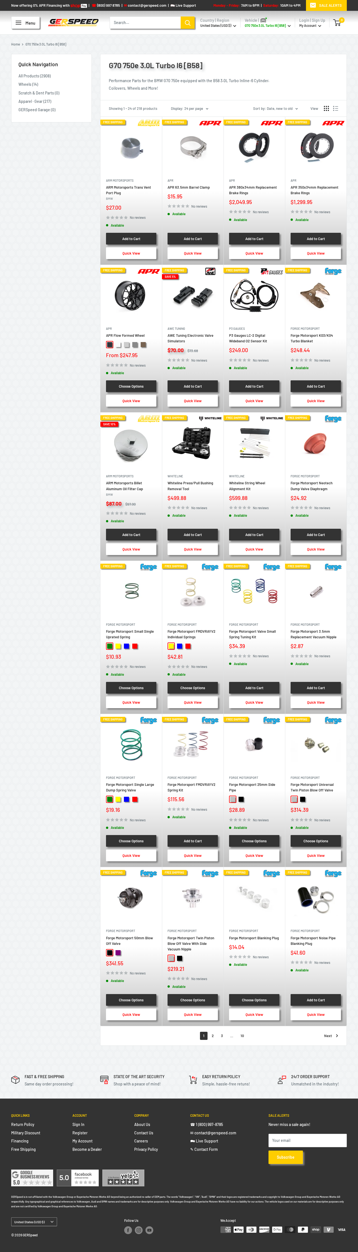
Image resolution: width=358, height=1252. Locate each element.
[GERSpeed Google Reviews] (32, 1173)
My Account (308, 25)
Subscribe (286, 1157)
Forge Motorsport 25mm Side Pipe (252, 787)
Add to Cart (131, 238)
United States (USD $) (29, 1222)
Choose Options (131, 386)
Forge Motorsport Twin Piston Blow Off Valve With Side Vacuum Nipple (191, 943)
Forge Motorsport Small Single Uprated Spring (130, 634)
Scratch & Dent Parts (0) (38, 93)
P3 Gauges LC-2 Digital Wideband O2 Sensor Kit (248, 338)
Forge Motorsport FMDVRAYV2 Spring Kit (191, 787)
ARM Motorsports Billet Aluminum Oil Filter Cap (124, 488)
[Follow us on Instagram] (139, 1230)
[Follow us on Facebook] (128, 1230)
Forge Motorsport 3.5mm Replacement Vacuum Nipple (313, 634)
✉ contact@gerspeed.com (213, 1132)
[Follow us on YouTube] (149, 1230)
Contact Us (143, 1132)
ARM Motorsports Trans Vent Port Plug (128, 192)
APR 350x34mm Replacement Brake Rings (314, 190)
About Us (142, 1124)
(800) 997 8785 (106, 5)
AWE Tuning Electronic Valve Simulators (190, 338)
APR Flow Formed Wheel (125, 335)
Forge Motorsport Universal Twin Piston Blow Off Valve (312, 787)
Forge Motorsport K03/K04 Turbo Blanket (312, 338)
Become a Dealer (87, 1149)
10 (242, 1035)
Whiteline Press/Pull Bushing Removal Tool (190, 486)
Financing (20, 1141)
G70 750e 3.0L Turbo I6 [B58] (45, 44)
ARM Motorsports (119, 180)
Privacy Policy (146, 1149)
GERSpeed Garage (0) (36, 109)
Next (328, 1035)
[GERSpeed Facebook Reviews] (78, 1173)
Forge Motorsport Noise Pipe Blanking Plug (313, 941)
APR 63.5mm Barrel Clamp (189, 187)
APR (170, 180)
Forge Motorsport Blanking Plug (254, 938)
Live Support (183, 5)
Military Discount (25, 1132)
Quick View (131, 253)
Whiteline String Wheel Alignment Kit (247, 486)
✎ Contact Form (204, 1149)
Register (80, 1132)
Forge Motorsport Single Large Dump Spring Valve (130, 787)
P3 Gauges (237, 328)
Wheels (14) (28, 84)
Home (15, 44)
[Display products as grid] (326, 108)
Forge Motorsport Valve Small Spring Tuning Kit (252, 634)
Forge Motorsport (305, 328)
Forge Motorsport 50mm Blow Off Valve (129, 941)
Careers (141, 1141)
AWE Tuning (176, 328)
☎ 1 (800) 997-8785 (206, 1124)
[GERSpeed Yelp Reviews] (123, 1173)
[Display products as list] (335, 108)
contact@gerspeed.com (145, 5)
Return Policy (22, 1124)
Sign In (78, 1124)
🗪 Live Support (204, 1141)
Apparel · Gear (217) (34, 101)
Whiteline (175, 476)
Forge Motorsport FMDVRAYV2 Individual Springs (191, 634)
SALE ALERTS (330, 5)
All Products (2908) (34, 75)
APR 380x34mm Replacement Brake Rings (253, 190)
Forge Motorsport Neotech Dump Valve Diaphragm (312, 486)
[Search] (188, 22)
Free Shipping (23, 1149)
